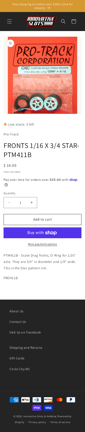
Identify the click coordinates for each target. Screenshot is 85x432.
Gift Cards (17, 358)
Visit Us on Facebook (25, 332)
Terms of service (60, 422)
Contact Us (17, 322)
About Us (16, 311)
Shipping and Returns (25, 347)
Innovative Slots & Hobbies (40, 416)
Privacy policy (37, 422)
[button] (9, 21)
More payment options (42, 244)
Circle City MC (19, 369)
